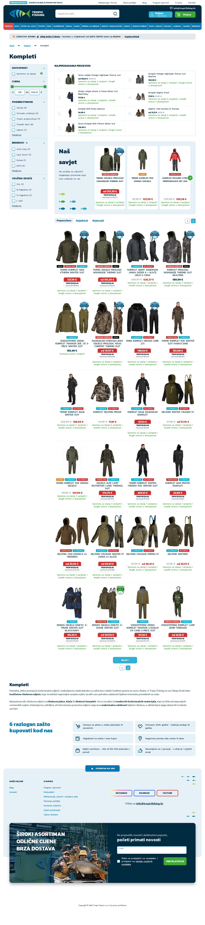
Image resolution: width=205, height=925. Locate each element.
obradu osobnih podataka (137, 863)
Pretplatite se (175, 861)
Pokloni (167, 26)
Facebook (144, 793)
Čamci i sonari (155, 26)
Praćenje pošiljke (52, 801)
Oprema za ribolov (90, 26)
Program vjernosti (161, 2)
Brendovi (196, 26)
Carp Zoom (23, 154)
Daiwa (20, 160)
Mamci (77, 26)
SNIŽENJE (8, 26)
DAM (19, 165)
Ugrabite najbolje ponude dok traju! (36, 2)
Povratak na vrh (105, 768)
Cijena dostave (51, 814)
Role (49, 26)
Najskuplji (98, 220)
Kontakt (192, 2)
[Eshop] (26, 14)
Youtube (167, 793)
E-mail (121, 848)
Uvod (11, 45)
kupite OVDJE (132, 36)
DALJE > (125, 660)
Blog (144, 2)
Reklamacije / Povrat (107, 2)
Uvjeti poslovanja (52, 810)
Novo (16, 26)
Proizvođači (49, 792)
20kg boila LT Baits (50, 36)
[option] (110, 177)
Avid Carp (22, 149)
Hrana (69, 26)
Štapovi (41, 26)
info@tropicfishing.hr (149, 803)
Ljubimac (177, 26)
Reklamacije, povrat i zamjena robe (61, 796)
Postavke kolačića (52, 805)
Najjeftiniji (82, 220)
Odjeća (127, 26)
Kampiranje (58, 26)
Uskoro (186, 26)
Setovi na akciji (28, 26)
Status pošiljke (129, 2)
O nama (178, 2)
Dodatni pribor (139, 26)
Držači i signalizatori (112, 26)
